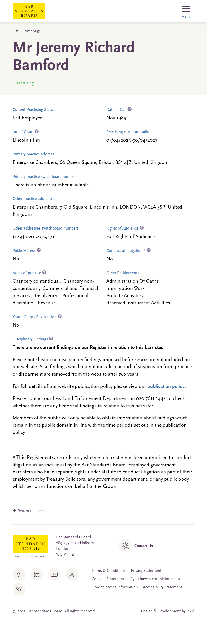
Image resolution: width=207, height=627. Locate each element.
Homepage (31, 31)
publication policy (166, 386)
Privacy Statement (146, 571)
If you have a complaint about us (157, 579)
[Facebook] (19, 574)
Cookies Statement (108, 579)
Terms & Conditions (109, 571)
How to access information (115, 587)
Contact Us (143, 546)
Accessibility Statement (162, 587)
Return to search (31, 511)
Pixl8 (190, 611)
